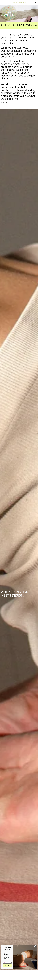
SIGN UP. (7, 965)
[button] (33, 2)
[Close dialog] (35, 946)
